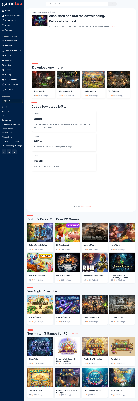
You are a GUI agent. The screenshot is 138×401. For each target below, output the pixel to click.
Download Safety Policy (11, 124)
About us (5, 111)
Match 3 (8, 46)
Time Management (13, 50)
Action (8, 65)
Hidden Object (11, 41)
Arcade (8, 70)
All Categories (11, 80)
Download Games (12, 16)
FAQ (3, 116)
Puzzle (8, 55)
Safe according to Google (12, 146)
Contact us (6, 120)
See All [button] (7, 90)
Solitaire (8, 60)
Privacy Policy (7, 137)
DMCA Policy (7, 133)
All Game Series (11, 84)
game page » (86, 206)
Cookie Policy (7, 129)
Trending (8, 30)
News (7, 25)
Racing (8, 75)
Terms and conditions (10, 141)
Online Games (10, 20)
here (113, 26)
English (6, 101)
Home (7, 11)
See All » (74, 334)
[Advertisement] (81, 45)
